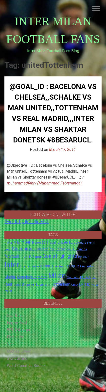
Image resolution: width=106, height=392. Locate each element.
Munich (85, 277)
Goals (49, 256)
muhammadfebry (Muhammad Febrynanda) (44, 183)
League (72, 265)
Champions (23, 249)
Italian (45, 266)
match (42, 277)
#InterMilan (12, 242)
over (94, 277)
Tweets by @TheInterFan (26, 221)
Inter (11, 265)
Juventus (57, 266)
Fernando (15, 337)
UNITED (84, 284)
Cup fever (15, 315)
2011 (45, 242)
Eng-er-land (17, 322)
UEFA (74, 284)
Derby (60, 249)
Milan (57, 276)
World (8, 290)
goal (38, 256)
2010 (38, 242)
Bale (64, 242)
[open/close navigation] (96, 8)
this (47, 284)
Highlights (66, 256)
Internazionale (29, 266)
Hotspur (83, 256)
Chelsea (42, 249)
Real (8, 284)
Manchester (27, 277)
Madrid (10, 277)
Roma (17, 284)
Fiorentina (80, 249)
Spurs (39, 284)
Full (31, 256)
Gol (10, 344)
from (24, 256)
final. (69, 249)
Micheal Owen (19, 351)
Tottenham (60, 284)
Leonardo (86, 266)
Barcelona (76, 242)
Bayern (90, 242)
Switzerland (17, 358)
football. (12, 256)
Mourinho (73, 277)
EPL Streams (18, 329)
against (55, 242)
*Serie (28, 242)
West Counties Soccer (26, 365)
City (52, 249)
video (94, 284)
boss (7, 249)
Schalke (28, 284)
